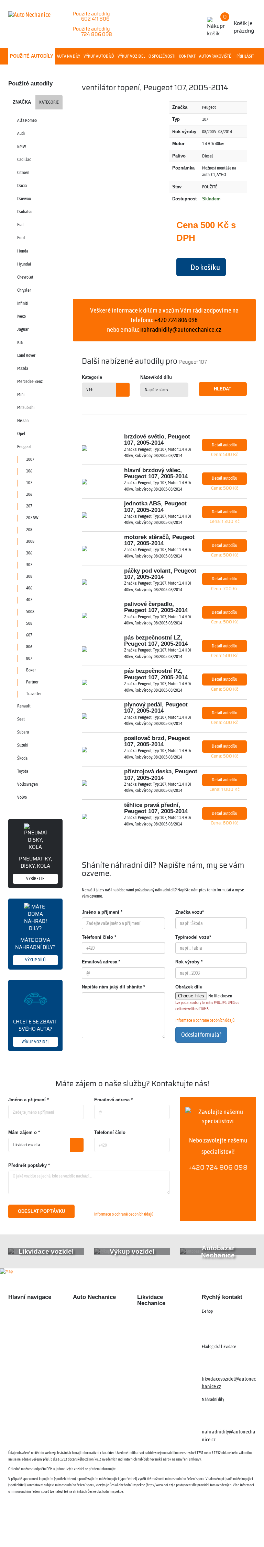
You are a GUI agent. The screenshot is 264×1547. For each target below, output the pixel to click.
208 (29, 529)
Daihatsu (24, 211)
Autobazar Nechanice (95, 1324)
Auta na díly (68, 56)
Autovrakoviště (215, 56)
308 (29, 576)
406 (29, 587)
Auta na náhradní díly (30, 1324)
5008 (30, 611)
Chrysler (24, 290)
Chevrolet (25, 277)
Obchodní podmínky (28, 1380)
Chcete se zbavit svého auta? (35, 1031)
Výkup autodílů (99, 56)
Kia (20, 342)
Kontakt (187, 56)
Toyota (22, 771)
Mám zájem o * (24, 1132)
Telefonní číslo (109, 1132)
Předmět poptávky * (29, 1165)
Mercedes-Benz (30, 381)
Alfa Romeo (27, 120)
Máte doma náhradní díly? (35, 949)
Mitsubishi (25, 407)
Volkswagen (27, 784)
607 (29, 634)
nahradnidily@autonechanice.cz (180, 329)
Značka (22, 102)
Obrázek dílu (188, 986)
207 (29, 505)
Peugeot (24, 446)
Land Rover (26, 355)
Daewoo (24, 198)
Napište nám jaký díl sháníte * (113, 986)
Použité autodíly (31, 56)
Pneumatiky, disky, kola (35, 868)
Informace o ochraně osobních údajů (204, 1020)
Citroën (23, 172)
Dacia (22, 185)
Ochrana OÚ (234, 1529)
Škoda (22, 758)
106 (29, 470)
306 (29, 552)
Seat (21, 719)
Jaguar (23, 329)
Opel (21, 433)
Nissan (23, 420)
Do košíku (204, 267)
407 (29, 599)
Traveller (34, 693)
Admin (162, 1529)
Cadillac (24, 159)
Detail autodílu (224, 444)
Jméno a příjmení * (102, 912)
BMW (21, 146)
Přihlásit (245, 56)
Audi (21, 133)
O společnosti (161, 56)
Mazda (22, 368)
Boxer (31, 669)
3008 (30, 541)
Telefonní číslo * (99, 937)
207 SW (32, 517)
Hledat (222, 388)
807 (29, 658)
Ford (21, 237)
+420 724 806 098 (218, 1167)
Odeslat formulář (201, 1034)
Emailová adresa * (101, 961)
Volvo (22, 797)
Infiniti (22, 303)
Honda (22, 251)
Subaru (23, 732)
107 (29, 482)
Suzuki (22, 745)
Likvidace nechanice (93, 1312)
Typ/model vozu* (193, 937)
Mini (20, 394)
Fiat (20, 224)
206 (29, 494)
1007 (30, 459)
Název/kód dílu (156, 377)
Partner (32, 681)
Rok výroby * (188, 961)
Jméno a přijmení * (28, 1099)
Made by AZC (137, 1529)
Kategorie (49, 102)
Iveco (21, 316)
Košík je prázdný (238, 23)
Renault (24, 705)
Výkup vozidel (131, 56)
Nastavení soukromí (195, 1529)
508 (29, 623)
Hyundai (24, 264)
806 (29, 646)
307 (29, 564)
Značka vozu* (189, 912)
